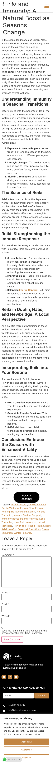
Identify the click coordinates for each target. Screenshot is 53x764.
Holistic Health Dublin (23, 511)
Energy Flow (27, 508)
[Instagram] (10, 677)
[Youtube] (16, 677)
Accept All (26, 741)
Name (5, 592)
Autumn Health (19, 504)
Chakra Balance (37, 504)
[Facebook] (3, 677)
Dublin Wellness (10, 508)
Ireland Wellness (29, 518)
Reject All (26, 757)
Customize (26, 749)
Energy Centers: (28, 289)
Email (5, 604)
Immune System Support (27, 515)
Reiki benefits (8, 529)
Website (5, 616)
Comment (7, 555)
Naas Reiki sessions (24, 522)
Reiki (48, 525)
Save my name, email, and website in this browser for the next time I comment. (24, 631)
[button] (14, 6)
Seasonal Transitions (29, 529)
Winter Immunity (23, 532)
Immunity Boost (10, 518)
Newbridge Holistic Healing (29, 525)
